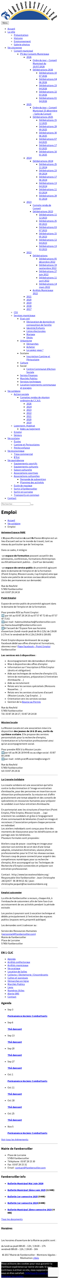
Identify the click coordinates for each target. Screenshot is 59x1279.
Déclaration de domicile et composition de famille (40, 323)
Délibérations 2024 (43, 161)
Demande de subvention (33, 479)
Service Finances (29, 375)
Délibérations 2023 (43, 211)
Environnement (22, 41)
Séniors (18, 435)
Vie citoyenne (15, 47)
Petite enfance (22, 447)
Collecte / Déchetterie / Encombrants (28, 974)
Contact (12, 498)
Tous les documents (12, 1219)
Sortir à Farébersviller (25, 488)
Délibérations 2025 (43, 116)
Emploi (18, 432)
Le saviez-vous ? (34, 350)
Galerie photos (22, 44)
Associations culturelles (27, 476)
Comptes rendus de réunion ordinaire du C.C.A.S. (35, 399)
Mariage (30, 334)
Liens (10, 987)
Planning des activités (32, 482)
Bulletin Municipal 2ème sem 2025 (27, 1190)
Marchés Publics (28, 378)
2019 (28, 302)
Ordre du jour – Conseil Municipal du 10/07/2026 (45, 63)
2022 (28, 252)
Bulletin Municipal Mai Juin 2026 (25, 1183)
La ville (11, 31)
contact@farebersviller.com (30, 1167)
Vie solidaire (14, 391)
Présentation (21, 35)
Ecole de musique (23, 485)
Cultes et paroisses (18, 977)
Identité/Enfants (35, 328)
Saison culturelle (23, 469)
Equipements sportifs (25, 463)
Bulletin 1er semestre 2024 (23, 1202)
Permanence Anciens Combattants (27, 1015)
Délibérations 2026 (43, 69)
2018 (28, 306)
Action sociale (21, 394)
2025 (28, 104)
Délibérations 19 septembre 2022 (48, 266)
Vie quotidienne (16, 460)
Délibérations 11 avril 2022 (48, 279)
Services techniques (30, 381)
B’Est (17, 457)
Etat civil (25, 318)
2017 (28, 309)
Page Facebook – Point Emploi (34, 646)
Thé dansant (15, 1029)
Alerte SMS (13, 993)
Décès (29, 337)
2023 (28, 202)
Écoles (17, 441)
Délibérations (40, 255)
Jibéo (36, 1257)
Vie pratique (14, 968)
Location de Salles (17, 971)
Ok (26, 1273)
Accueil (11, 28)
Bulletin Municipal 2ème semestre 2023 (30, 1209)
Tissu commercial (23, 454)
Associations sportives (26, 472)
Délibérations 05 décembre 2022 (48, 260)
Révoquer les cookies (12, 1276)
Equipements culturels (26, 466)
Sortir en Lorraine (23, 491)
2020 (28, 299)
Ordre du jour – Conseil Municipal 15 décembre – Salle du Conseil (45, 110)
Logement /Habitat (24, 425)
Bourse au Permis (31, 701)
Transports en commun (26, 495)
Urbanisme (26, 340)
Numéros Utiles (16, 990)
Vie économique (16, 450)
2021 (28, 296)
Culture (24, 362)
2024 (28, 157)
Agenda (12, 958)
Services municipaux (24, 315)
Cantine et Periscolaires (27, 444)
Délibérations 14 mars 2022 (48, 285)
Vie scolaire (14, 438)
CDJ (16, 312)
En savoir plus (43, 1273)
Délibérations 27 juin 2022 (48, 273)
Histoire (18, 38)
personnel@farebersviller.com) (19, 934)
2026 (28, 57)
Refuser (32, 1273)
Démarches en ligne (18, 981)
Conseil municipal (23, 50)
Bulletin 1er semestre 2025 (23, 1196)
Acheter (30, 346)
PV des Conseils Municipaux (34, 53)
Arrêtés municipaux (18, 965)
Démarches (32, 343)
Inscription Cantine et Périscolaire (38, 358)
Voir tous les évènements (14, 1139)
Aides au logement (30, 428)
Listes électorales (36, 331)
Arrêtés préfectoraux (19, 962)
